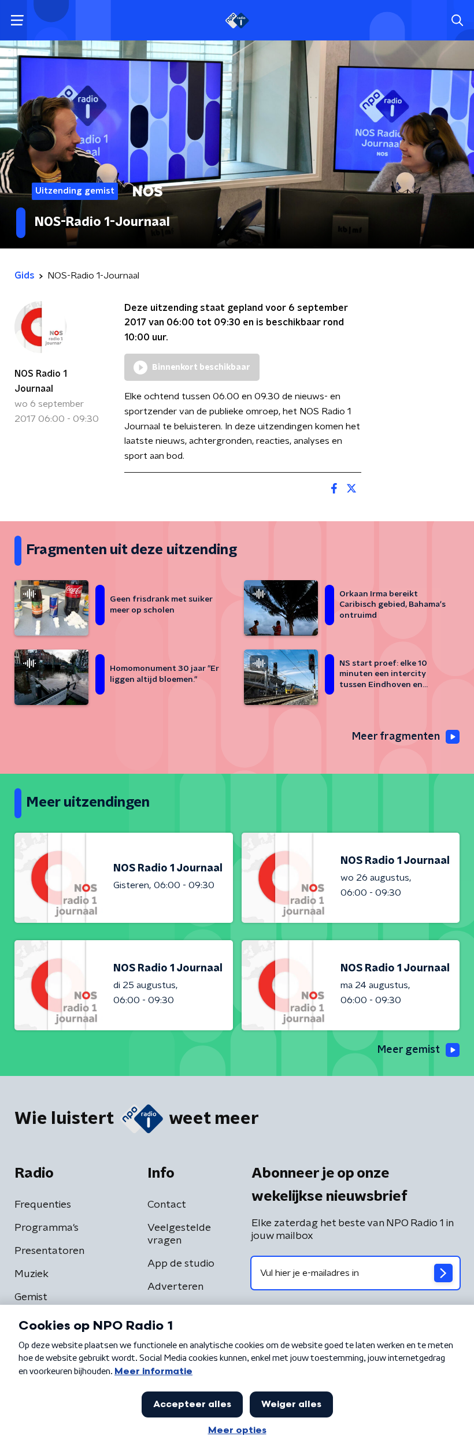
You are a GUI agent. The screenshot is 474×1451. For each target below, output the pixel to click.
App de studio (180, 1264)
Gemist (30, 1297)
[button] (17, 20)
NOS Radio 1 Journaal (40, 381)
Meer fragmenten (396, 737)
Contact (166, 1205)
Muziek (31, 1274)
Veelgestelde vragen (179, 1234)
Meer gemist (408, 1050)
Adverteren (175, 1287)
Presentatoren (49, 1251)
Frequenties (42, 1205)
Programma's (46, 1228)
